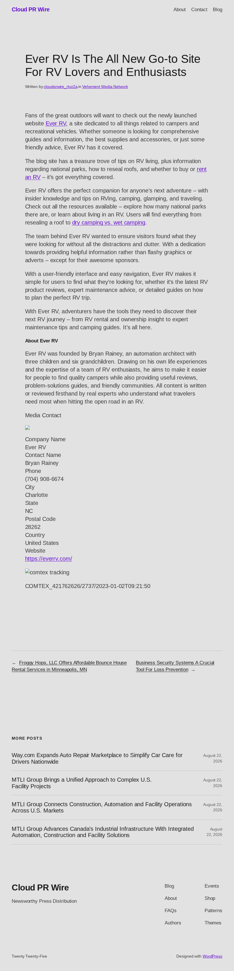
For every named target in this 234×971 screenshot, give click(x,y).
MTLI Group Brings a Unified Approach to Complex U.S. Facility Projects (82, 783)
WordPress (212, 956)
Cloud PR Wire (31, 9)
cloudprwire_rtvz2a (60, 86)
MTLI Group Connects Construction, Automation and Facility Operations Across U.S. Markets (102, 807)
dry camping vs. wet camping (108, 222)
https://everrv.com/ (48, 558)
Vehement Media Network (105, 86)
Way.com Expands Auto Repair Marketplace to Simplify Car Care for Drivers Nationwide (97, 758)
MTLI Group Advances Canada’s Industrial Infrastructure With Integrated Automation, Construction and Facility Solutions (103, 832)
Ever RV (56, 123)
